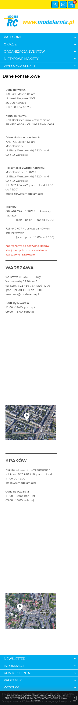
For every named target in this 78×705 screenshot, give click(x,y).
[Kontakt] (63, 4)
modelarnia (39, 21)
